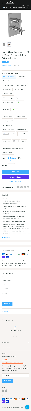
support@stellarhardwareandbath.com (12, 362)
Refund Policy (5, 311)
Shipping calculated (13, 160)
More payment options (15, 181)
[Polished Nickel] (15, 111)
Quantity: (4, 165)
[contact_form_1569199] (27, 407)
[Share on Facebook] (18, 187)
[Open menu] (2, 2)
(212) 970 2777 (6, 359)
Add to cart (15, 172)
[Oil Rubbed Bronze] (20, 104)
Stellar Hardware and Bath (17, 407)
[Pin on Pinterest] (21, 187)
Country (4, 277)
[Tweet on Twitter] (25, 187)
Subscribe (7, 381)
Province (4, 285)
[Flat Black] (16, 142)
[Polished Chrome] (6, 135)
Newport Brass (6, 65)
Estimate (7, 304)
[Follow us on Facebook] (3, 390)
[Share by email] (28, 187)
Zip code (4, 293)
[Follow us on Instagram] (6, 390)
